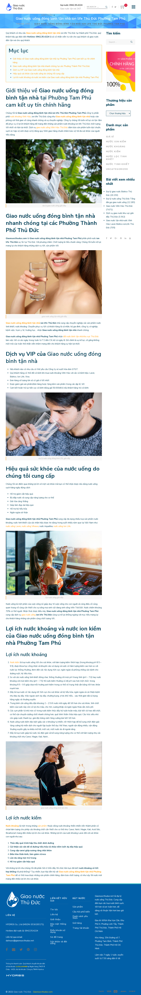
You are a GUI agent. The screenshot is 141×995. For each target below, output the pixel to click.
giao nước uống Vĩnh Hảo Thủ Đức (52, 127)
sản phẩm (42, 825)
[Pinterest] (121, 238)
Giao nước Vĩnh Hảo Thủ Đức (119, 206)
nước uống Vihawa (30, 526)
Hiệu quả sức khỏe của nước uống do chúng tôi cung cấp (38, 73)
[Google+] (116, 238)
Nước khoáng (12, 825)
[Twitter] (115, 7)
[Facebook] (112, 7)
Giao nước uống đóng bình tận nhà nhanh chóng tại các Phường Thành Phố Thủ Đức (51, 66)
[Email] (13, 949)
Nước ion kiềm (116, 141)
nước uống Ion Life (62, 526)
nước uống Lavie (13, 526)
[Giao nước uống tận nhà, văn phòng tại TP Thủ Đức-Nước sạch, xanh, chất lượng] (15, 6)
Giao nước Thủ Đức (22, 991)
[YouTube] (130, 238)
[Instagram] (35, 949)
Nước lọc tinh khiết (116, 158)
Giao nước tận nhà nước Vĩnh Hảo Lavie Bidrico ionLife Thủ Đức (120, 224)
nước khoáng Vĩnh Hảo (20, 116)
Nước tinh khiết (118, 164)
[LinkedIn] (125, 238)
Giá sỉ (110, 136)
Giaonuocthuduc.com (43, 991)
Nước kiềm (14, 662)
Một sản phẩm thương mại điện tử (15, 976)
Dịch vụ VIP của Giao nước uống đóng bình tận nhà (36, 70)
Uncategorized (117, 169)
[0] (123, 7)
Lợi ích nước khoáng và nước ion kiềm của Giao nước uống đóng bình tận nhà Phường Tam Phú (56, 77)
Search (106, 7)
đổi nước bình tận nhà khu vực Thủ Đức (81, 336)
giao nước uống (29, 614)
